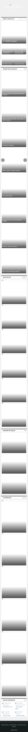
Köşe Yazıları (7, 277)
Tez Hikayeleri (7, 497)
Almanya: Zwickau (6, 715)
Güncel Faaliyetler (8, 19)
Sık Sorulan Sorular (22, 724)
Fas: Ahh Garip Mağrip (20, 715)
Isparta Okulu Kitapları (10, 69)
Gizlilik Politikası (13, 724)
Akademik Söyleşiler (9, 430)
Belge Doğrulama (5, 724)
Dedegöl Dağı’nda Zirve (7, 706)
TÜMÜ (25, 69)
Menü (14, 11)
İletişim (14, 726)
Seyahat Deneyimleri (9, 700)
